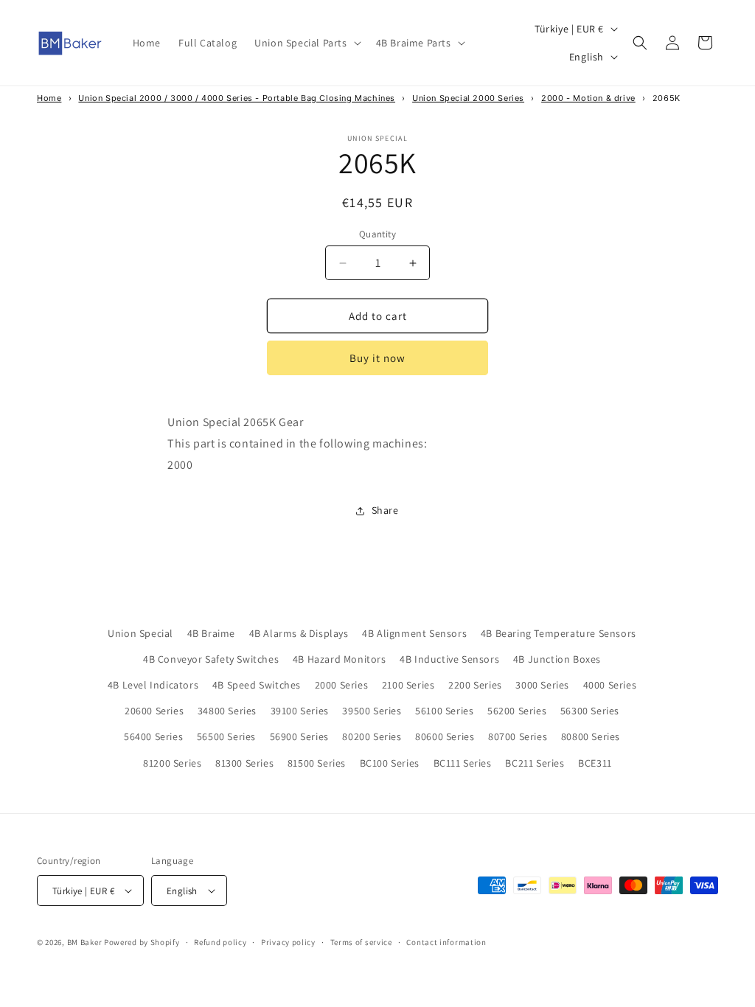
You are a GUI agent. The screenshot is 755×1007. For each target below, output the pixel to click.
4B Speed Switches (256, 684)
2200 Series (475, 684)
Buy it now (377, 358)
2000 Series (342, 684)
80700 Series (517, 736)
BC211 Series (534, 763)
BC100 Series (390, 763)
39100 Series (300, 710)
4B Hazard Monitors (339, 659)
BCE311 (595, 763)
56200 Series (516, 710)
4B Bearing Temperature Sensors (558, 633)
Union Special (140, 633)
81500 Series (317, 763)
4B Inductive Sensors (449, 659)
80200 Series (371, 736)
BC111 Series (463, 763)
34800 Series (227, 710)
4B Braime (211, 633)
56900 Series (299, 736)
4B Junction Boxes (557, 659)
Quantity (377, 234)
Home (49, 98)
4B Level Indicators (153, 684)
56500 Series (226, 736)
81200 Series (172, 763)
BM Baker (84, 942)
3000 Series (542, 684)
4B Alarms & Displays (299, 633)
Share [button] (385, 510)
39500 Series (371, 710)
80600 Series (444, 736)
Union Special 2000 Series (468, 98)
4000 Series (610, 684)
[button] (306, 42)
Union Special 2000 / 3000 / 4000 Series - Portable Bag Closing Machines (236, 98)
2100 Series (408, 684)
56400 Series (153, 736)
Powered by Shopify (142, 942)
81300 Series (244, 763)
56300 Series (589, 710)
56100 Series (444, 710)
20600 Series (154, 710)
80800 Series (590, 736)
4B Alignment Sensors (414, 633)
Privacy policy (288, 942)
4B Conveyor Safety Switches (211, 659)
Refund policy (220, 942)
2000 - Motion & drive (588, 98)
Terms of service (361, 942)
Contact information (446, 942)
